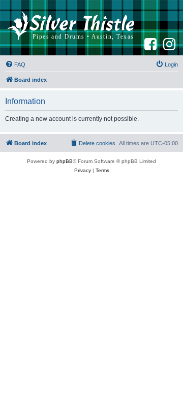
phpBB (64, 161)
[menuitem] (15, 64)
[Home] (71, 27)
